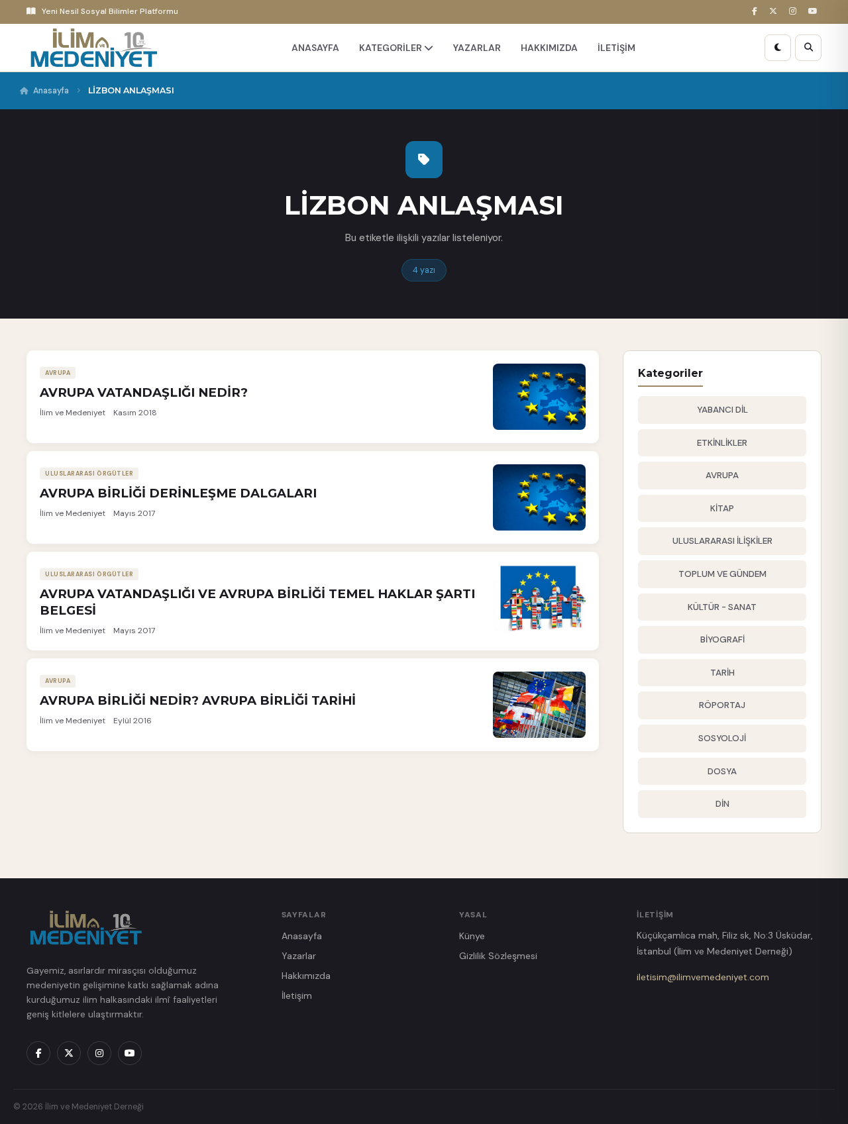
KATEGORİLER (391, 48)
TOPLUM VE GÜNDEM (722, 574)
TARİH (722, 672)
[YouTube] (815, 11)
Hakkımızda (306, 976)
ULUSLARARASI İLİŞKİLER (722, 540)
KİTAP (722, 508)
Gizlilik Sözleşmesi (498, 956)
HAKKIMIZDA (549, 48)
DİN (722, 803)
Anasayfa (51, 90)
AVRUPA (722, 475)
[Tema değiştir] (778, 47)
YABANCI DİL (722, 409)
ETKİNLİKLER (722, 442)
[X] (775, 11)
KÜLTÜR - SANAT (722, 607)
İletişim (297, 995)
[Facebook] (756, 11)
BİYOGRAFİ (722, 639)
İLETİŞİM (616, 48)
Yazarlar (299, 956)
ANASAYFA (315, 48)
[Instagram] (794, 11)
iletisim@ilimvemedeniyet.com (703, 977)
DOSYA (722, 771)
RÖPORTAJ (722, 705)
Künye (472, 936)
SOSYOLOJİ (722, 738)
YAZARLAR (477, 48)
